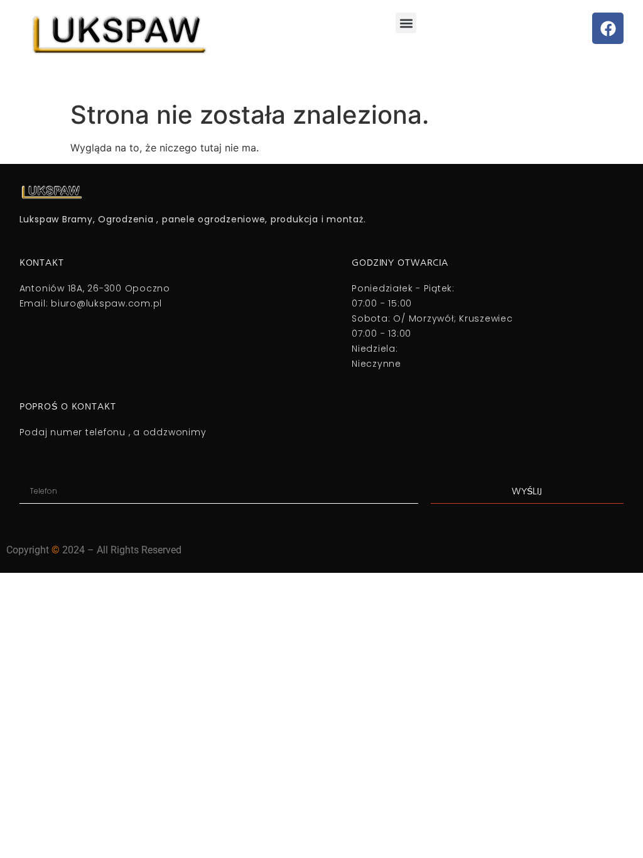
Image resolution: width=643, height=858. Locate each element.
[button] (406, 23)
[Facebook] (608, 28)
